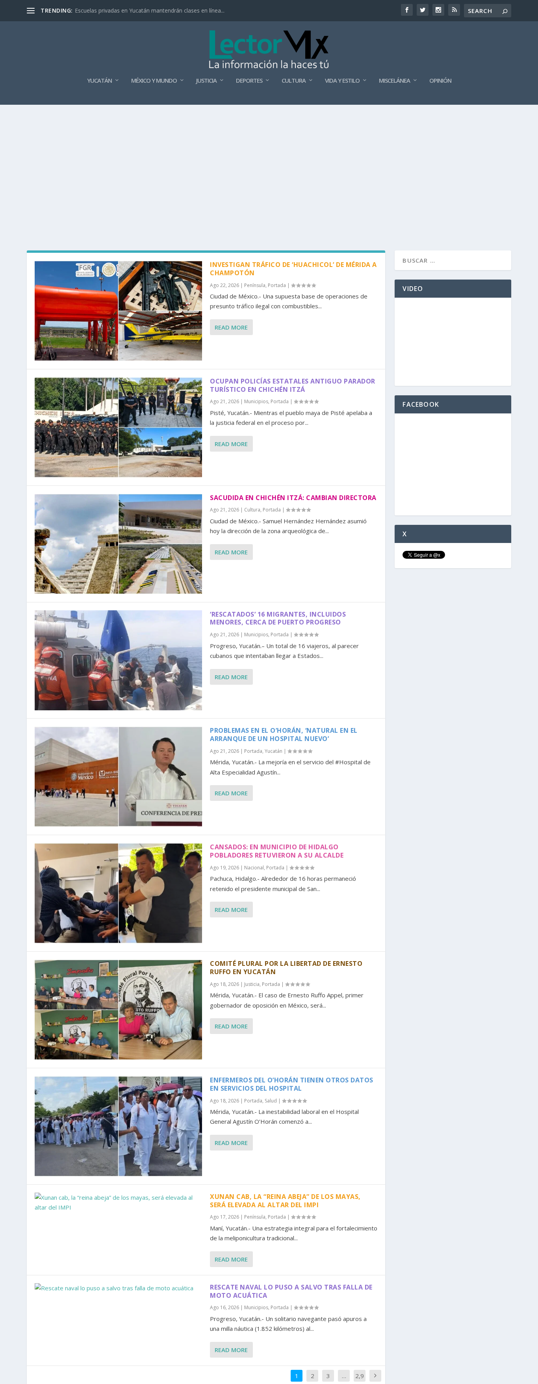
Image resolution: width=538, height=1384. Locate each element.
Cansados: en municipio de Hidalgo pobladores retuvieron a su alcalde (276, 851)
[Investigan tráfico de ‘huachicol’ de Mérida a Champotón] (118, 311)
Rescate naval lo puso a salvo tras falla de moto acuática (291, 1291)
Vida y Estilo (342, 80)
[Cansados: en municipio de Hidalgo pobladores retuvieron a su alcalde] (118, 893)
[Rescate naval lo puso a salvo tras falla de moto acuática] (118, 1288)
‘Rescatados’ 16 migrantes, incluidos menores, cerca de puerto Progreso (278, 618)
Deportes (249, 80)
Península (254, 285)
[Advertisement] (269, 164)
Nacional (254, 867)
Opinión (440, 80)
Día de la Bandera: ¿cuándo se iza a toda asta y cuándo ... (148, 10)
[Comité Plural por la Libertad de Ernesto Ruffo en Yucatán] (118, 1010)
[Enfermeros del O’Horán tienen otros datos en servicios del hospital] (118, 1126)
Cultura (294, 80)
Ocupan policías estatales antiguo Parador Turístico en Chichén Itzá (292, 385)
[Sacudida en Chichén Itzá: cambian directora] (118, 544)
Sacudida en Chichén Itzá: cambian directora (293, 497)
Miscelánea (394, 80)
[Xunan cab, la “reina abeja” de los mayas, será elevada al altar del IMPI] (118, 1203)
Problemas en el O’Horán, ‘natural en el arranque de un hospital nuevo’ (284, 734)
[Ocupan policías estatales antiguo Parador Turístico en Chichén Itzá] (118, 427)
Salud (271, 1100)
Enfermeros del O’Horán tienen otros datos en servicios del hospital (291, 1084)
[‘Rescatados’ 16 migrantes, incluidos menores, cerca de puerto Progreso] (118, 660)
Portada (277, 285)
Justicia (206, 80)
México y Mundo (154, 80)
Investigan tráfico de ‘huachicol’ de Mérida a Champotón (293, 268)
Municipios (256, 401)
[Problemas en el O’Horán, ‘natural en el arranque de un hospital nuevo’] (118, 776)
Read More (231, 327)
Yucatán (99, 80)
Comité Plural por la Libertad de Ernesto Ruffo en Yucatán (286, 967)
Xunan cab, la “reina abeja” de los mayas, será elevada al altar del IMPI (285, 1200)
